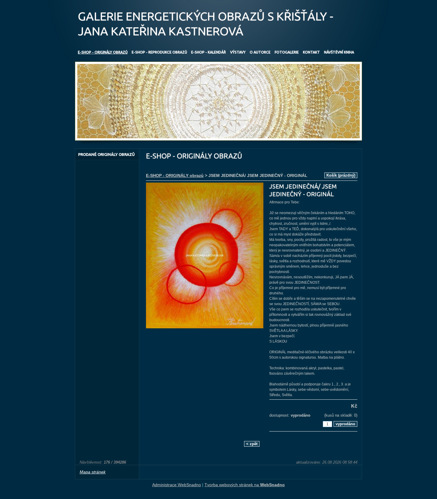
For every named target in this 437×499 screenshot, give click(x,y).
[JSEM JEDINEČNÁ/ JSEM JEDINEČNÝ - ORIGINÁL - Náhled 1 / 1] (204, 256)
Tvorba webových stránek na (245, 484)
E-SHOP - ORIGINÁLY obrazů (175, 175)
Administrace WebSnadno (176, 484)
